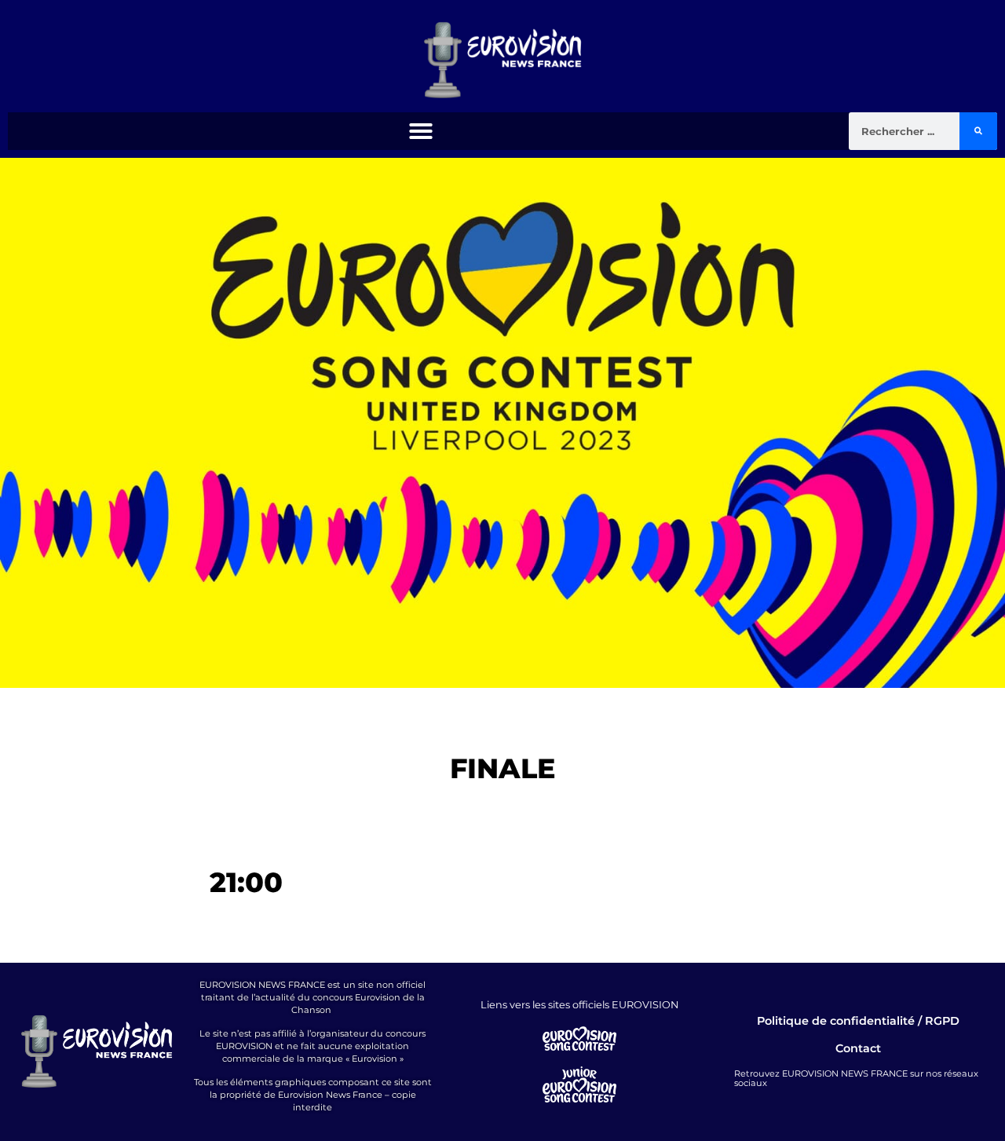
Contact (858, 1048)
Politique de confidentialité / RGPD (858, 1021)
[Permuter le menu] (420, 131)
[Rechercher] (978, 131)
